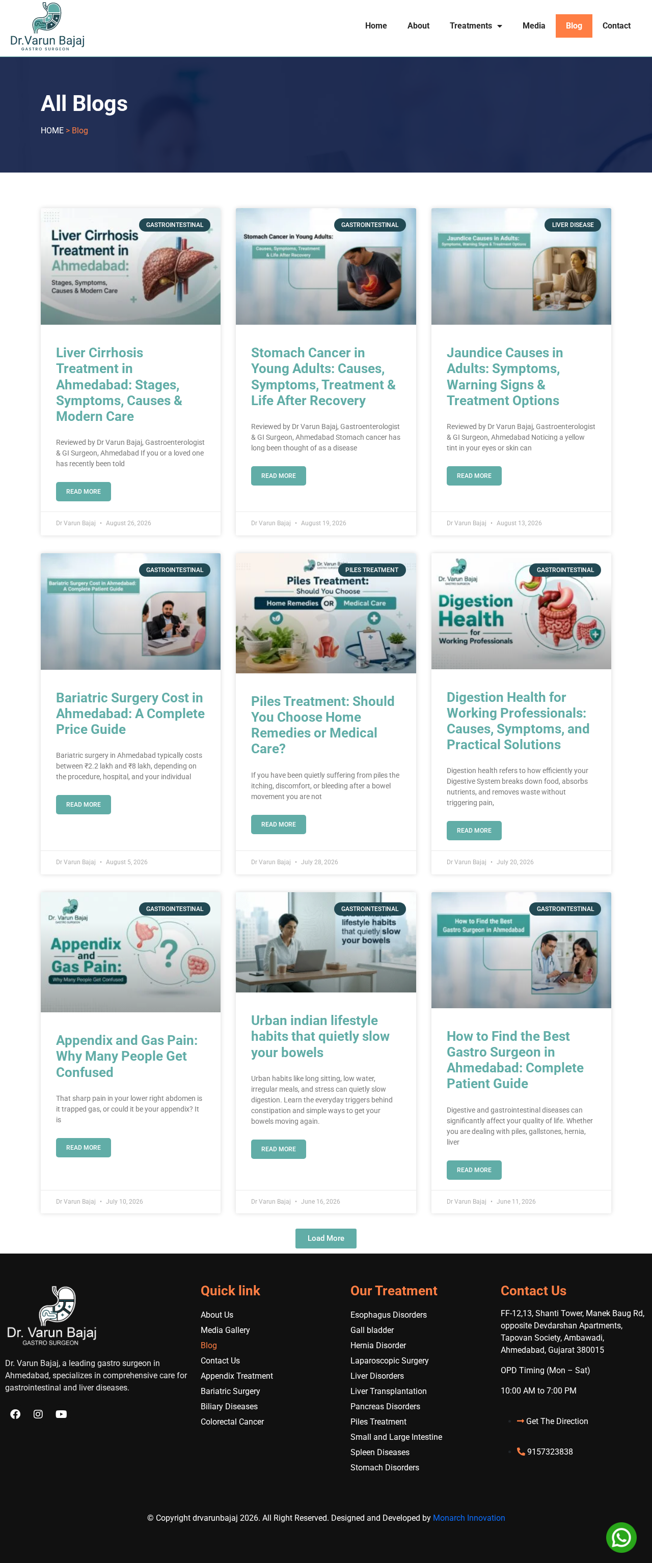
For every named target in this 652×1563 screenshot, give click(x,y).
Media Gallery (225, 1330)
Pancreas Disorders (385, 1406)
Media (534, 26)
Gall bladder (372, 1330)
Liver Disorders (377, 1376)
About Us (217, 1315)
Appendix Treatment (237, 1376)
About (418, 26)
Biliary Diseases (229, 1406)
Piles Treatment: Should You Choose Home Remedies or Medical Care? (323, 725)
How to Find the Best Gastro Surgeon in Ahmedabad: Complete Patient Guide (515, 1060)
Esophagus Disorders (388, 1315)
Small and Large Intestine (396, 1437)
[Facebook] (15, 1414)
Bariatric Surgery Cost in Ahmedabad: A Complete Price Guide (130, 713)
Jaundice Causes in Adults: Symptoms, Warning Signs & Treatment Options (505, 376)
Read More (83, 491)
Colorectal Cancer (232, 1422)
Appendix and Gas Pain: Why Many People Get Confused (127, 1056)
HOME (52, 130)
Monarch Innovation (469, 1518)
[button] (326, 1238)
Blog (574, 26)
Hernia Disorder (378, 1345)
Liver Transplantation (388, 1391)
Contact (617, 26)
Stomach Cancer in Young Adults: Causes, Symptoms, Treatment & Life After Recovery (323, 376)
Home (376, 26)
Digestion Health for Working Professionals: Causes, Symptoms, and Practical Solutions (518, 721)
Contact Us (220, 1361)
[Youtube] (61, 1414)
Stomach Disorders (384, 1467)
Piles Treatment (378, 1422)
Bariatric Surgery (230, 1391)
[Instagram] (38, 1414)
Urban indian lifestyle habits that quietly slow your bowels (320, 1036)
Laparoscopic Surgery (389, 1361)
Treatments (471, 26)
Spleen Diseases (380, 1452)
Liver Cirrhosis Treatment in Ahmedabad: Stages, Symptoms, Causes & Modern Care (119, 384)
